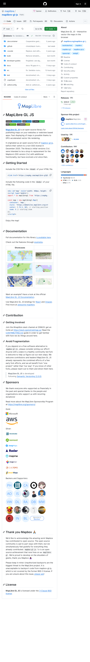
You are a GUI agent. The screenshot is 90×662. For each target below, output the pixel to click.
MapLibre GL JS (13, 129)
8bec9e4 (38, 36)
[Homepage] (45, 4)
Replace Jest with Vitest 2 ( (36, 51)
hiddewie (8, 36)
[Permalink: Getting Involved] (4, 322)
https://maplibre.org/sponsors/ (21, 404)
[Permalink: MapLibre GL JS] (4, 114)
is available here (43, 237)
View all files (29, 90)
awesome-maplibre (26, 304)
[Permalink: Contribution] (4, 315)
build (9, 56)
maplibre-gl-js (10, 14)
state (24, 36)
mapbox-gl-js (47, 143)
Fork (66, 11)
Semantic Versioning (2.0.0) (29, 376)
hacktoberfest (67, 45)
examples (38, 242)
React (38, 302)
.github (9, 46)
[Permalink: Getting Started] (4, 163)
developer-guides (13, 61)
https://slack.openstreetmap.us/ (27, 330)
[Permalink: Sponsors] (4, 382)
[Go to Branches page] (17, 29)
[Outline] (54, 97)
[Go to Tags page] (22, 29)
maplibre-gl (66, 49)
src (8, 70)
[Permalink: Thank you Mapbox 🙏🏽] (4, 532)
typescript (66, 53)
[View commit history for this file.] (54, 35)
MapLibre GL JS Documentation (20, 297)
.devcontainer (12, 41)
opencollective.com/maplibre (77, 124)
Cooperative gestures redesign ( (38, 41)
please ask (39, 574)
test (8, 75)
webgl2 (75, 53)
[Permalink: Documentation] (4, 231)
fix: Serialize (17, 36)
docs (9, 65)
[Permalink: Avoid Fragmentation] (4, 341)
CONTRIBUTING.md (14, 333)
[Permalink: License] (4, 584)
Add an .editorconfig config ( (37, 85)
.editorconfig (12, 85)
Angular (48, 302)
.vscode (10, 51)
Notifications (52, 11)
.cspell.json (11, 80)
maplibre (9, 11)
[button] (50, 175)
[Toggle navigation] (4, 3)
